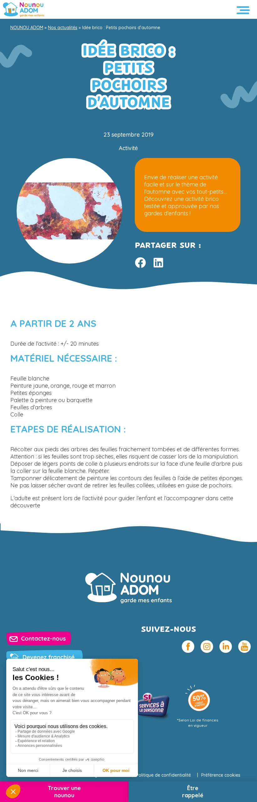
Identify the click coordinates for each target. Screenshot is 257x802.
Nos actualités (62, 27)
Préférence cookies (220, 775)
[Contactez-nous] (38, 639)
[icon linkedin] (225, 646)
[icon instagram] (207, 646)
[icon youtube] (244, 646)
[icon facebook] (188, 646)
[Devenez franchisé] (44, 657)
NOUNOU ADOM (26, 27)
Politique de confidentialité (163, 775)
